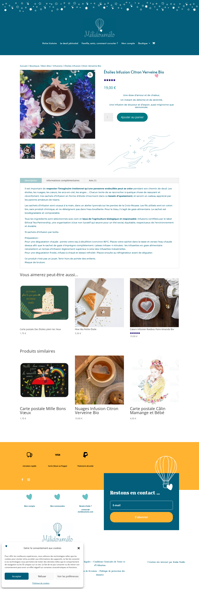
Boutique (143, 43)
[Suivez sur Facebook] (22, 479)
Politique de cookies (40, 583)
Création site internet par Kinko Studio (166, 562)
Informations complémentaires (62, 180)
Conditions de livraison (86, 571)
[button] (78, 548)
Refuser (42, 576)
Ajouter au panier (132, 117)
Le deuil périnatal (69, 43)
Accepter (16, 576)
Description (31, 180)
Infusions (57, 66)
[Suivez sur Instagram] (28, 479)
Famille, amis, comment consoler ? (100, 43)
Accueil (24, 66)
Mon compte (128, 43)
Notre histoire (49, 43)
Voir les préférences (68, 576)
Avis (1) (92, 180)
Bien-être (46, 66)
